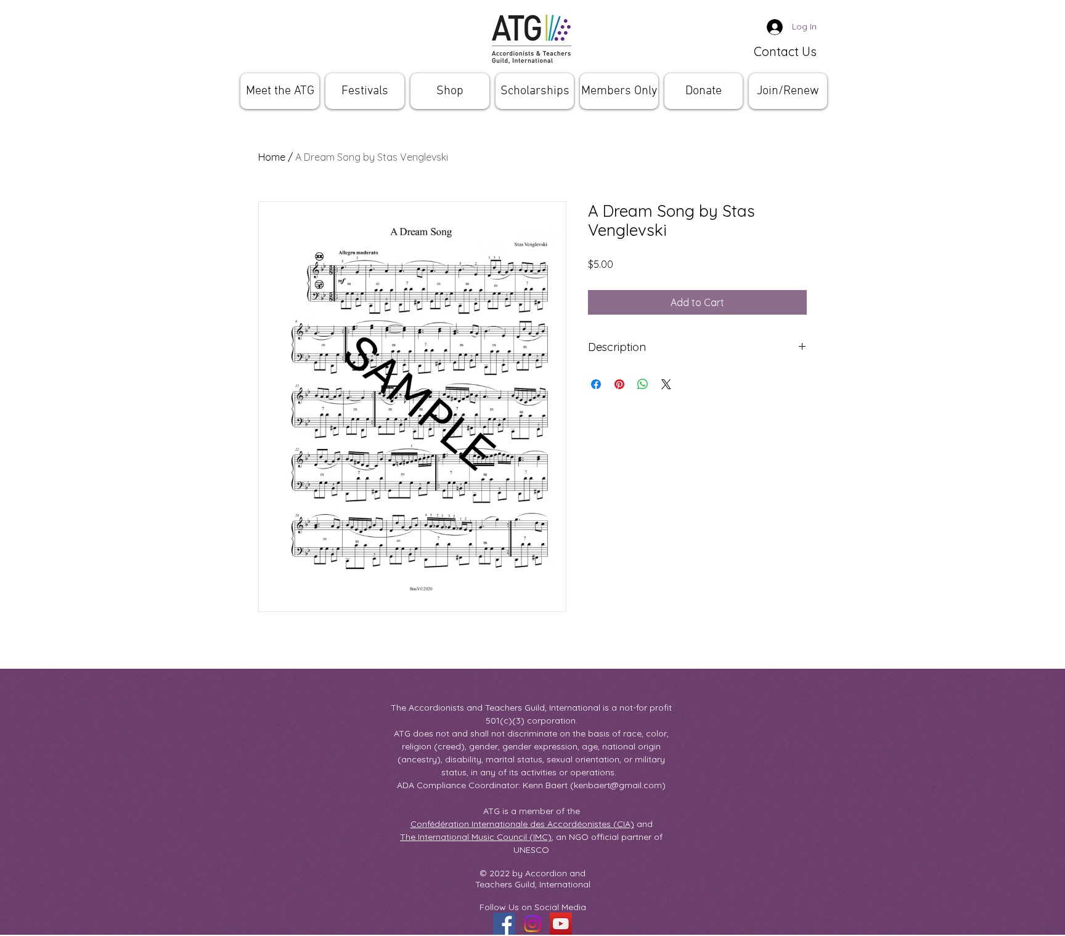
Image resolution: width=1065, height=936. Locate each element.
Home (271, 157)
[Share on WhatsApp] (642, 384)
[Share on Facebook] (596, 384)
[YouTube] (561, 924)
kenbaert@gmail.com (618, 785)
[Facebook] (504, 924)
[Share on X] (666, 384)
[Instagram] (532, 924)
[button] (279, 91)
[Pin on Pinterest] (619, 384)
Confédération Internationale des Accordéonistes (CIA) (522, 823)
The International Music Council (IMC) (476, 836)
